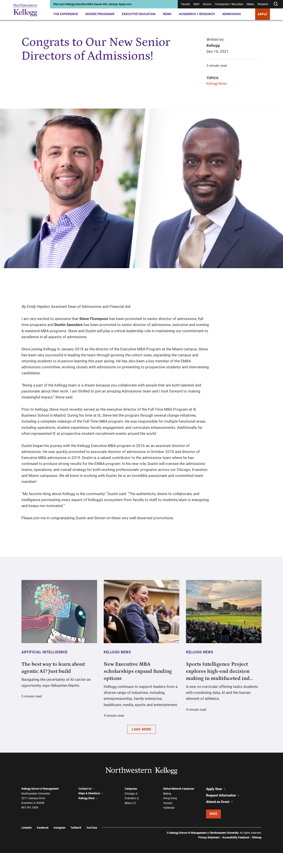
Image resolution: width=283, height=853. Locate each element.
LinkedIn (26, 827)
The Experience (65, 14)
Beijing (167, 793)
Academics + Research (197, 14)
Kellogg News (217, 84)
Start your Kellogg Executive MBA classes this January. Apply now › (93, 4)
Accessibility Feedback (235, 837)
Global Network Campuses (178, 788)
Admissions (231, 14)
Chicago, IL (131, 793)
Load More (141, 729)
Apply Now (214, 789)
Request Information (221, 795)
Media (250, 4)
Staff (196, 4)
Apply (263, 14)
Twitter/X (76, 827)
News (167, 14)
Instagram (59, 827)
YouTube (91, 827)
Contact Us (85, 788)
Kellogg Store (86, 798)
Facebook (42, 827)
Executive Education (138, 14)
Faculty (185, 4)
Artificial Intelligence (44, 652)
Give (213, 814)
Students (263, 4)
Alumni (207, 4)
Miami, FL (130, 803)
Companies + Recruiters (229, 4)
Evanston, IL (132, 798)
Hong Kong (170, 798)
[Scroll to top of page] (267, 830)
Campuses (131, 788)
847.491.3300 (29, 807)
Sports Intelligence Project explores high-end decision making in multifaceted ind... (219, 671)
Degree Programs (100, 14)
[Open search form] (276, 4)
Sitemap (257, 837)
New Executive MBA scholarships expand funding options (138, 671)
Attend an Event (217, 802)
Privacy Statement (209, 837)
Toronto (167, 803)
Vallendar (169, 807)
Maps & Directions (89, 793)
